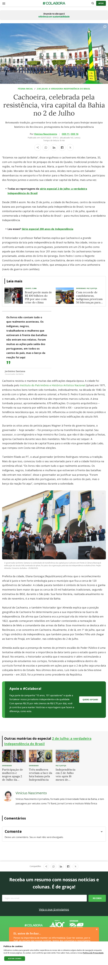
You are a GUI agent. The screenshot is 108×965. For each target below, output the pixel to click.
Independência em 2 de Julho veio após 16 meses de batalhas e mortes (65, 778)
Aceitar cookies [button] (14, 959)
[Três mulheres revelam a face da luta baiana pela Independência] (40, 755)
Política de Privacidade (93, 953)
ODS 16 (74, 134)
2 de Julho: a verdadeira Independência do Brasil (63, 88)
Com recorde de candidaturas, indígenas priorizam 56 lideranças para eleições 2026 (89, 298)
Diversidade (81, 288)
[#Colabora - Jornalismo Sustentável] (54, 3)
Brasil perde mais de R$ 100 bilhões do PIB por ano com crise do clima (38, 297)
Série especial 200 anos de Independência (47, 229)
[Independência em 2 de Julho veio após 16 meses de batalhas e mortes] (67, 755)
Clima (34, 288)
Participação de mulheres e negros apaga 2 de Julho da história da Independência (12, 778)
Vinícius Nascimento (45, 134)
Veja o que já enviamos (54, 909)
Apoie (101, 3)
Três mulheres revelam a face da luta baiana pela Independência (40, 774)
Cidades (28, 288)
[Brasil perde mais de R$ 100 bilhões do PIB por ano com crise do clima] (13, 296)
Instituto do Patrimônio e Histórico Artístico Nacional (52, 385)
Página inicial (25, 88)
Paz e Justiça (92, 288)
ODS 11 (65, 134)
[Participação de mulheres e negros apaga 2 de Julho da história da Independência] (14, 755)
